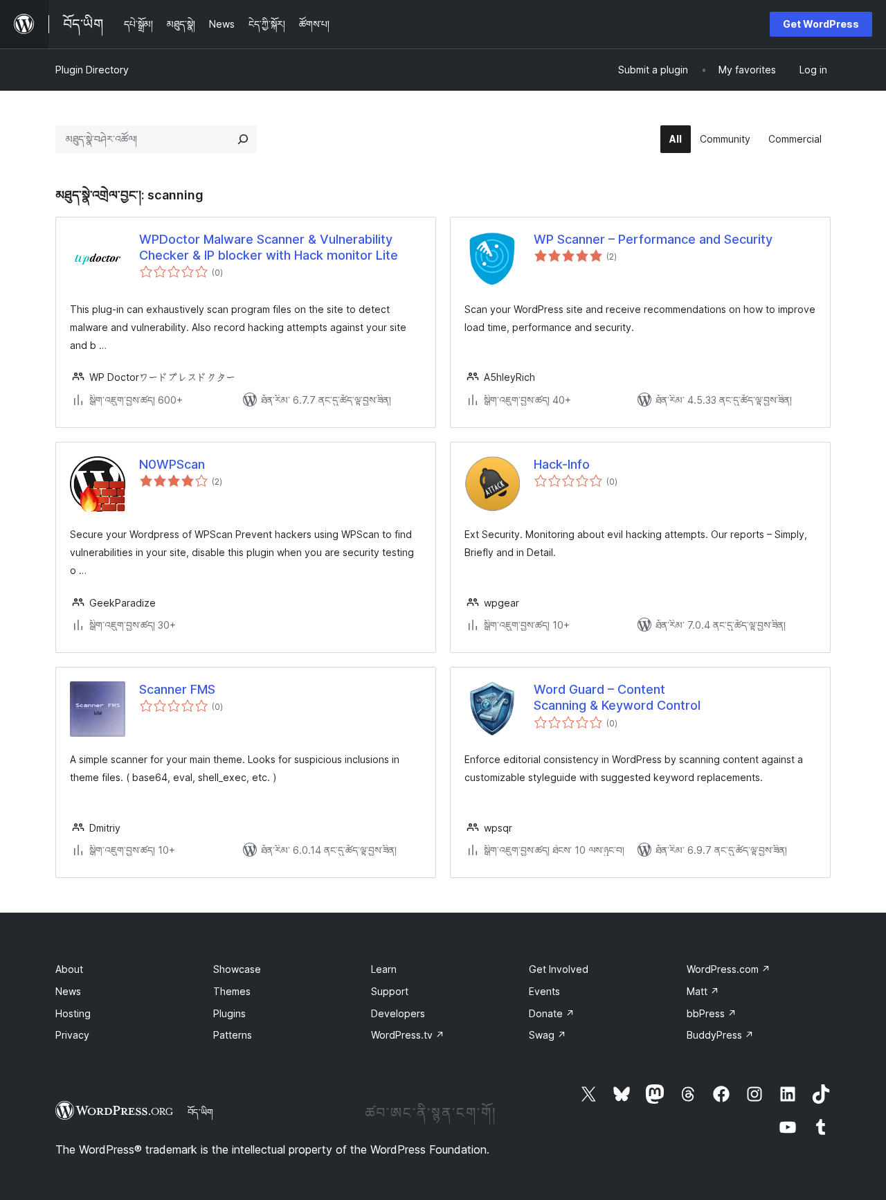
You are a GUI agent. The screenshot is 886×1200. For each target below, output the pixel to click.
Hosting (73, 1013)
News (68, 991)
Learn (384, 969)
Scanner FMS (177, 689)
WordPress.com (728, 969)
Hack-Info (562, 464)
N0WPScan (172, 464)
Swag (547, 1035)
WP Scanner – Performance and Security (653, 239)
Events (544, 991)
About (69, 969)
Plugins (229, 1013)
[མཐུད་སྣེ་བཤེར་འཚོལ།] (243, 139)
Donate (552, 1013)
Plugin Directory (92, 69)
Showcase (237, 969)
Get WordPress (821, 24)
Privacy (72, 1035)
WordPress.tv (407, 1035)
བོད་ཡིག (200, 1112)
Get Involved (558, 969)
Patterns (232, 1035)
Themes (232, 991)
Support (389, 991)
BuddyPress (720, 1035)
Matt (703, 991)
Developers (398, 1013)
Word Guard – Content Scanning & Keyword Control (617, 697)
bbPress (711, 1013)
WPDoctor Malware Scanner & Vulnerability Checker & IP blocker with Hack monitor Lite (268, 247)
